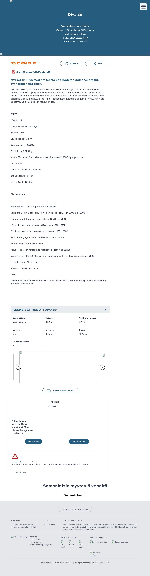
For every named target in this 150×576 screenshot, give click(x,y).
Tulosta (74, 63)
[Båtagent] (12, 1)
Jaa (100, 63)
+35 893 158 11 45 (36, 542)
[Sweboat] (98, 543)
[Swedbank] (98, 554)
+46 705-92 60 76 (20, 426)
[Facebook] (63, 544)
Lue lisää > (17, 433)
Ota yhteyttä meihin (75, 509)
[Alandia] (120, 543)
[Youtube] (71, 544)
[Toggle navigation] (143, 6)
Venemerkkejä (50, 524)
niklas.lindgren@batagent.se (41, 544)
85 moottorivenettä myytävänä (23, 527)
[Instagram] (80, 544)
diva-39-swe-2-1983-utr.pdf (33, 72)
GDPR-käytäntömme (63, 562)
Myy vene (33, 441)
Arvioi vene (79, 441)
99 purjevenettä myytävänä (22, 524)
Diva (83, 34)
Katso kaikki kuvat (64, 390)
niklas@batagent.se (22, 430)
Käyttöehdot (46, 562)
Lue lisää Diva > (20, 472)
